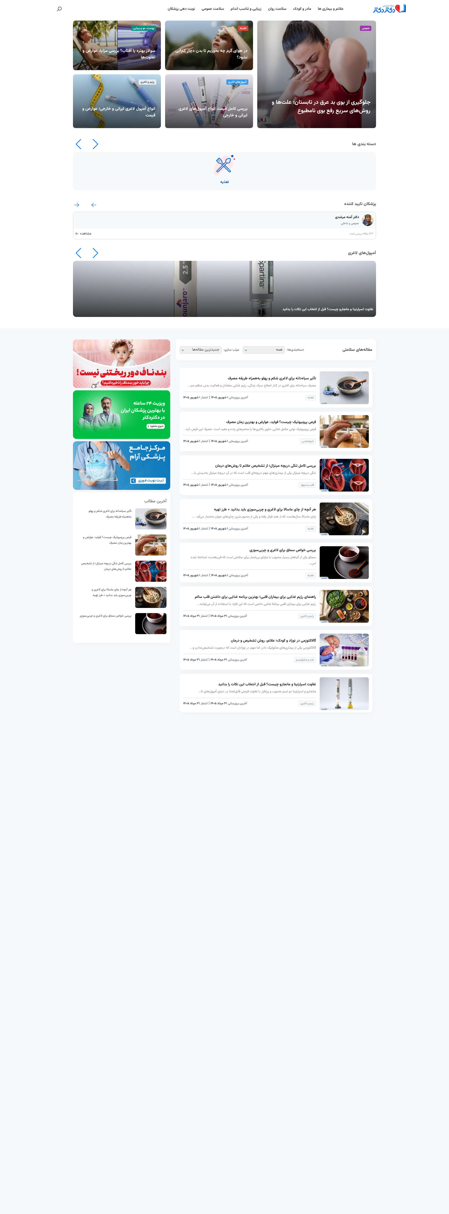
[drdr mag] (378, 9)
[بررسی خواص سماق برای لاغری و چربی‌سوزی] (151, 633)
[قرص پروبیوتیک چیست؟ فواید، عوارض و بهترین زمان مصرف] (151, 555)
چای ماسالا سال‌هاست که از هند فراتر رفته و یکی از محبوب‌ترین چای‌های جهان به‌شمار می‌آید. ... (254, 516)
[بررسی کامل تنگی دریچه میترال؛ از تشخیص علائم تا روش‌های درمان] (151, 581)
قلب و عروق (307, 485)
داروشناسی (308, 441)
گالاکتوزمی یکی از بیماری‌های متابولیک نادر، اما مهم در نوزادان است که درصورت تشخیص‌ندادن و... (253, 647)
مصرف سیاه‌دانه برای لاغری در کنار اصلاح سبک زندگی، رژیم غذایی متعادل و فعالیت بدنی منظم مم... (252, 385)
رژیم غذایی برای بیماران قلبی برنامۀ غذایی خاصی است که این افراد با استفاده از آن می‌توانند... (256, 604)
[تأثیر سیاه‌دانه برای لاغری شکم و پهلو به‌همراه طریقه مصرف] (151, 529)
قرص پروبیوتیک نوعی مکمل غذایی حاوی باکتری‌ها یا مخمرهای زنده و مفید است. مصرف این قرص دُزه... (249, 429)
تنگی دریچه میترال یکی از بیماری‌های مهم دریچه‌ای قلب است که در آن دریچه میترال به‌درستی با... (253, 473)
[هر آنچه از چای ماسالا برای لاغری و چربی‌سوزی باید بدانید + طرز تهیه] (151, 607)
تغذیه (311, 397)
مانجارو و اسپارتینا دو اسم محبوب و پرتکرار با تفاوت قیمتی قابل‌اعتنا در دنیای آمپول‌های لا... (257, 691)
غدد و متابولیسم (305, 660)
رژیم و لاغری (307, 616)
